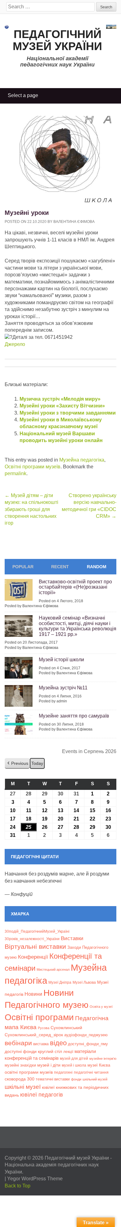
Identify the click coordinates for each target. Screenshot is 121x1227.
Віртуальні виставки (35, 946)
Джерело (15, 344)
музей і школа (74, 1065)
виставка (41, 1044)
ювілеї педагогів (41, 1095)
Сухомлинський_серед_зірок (34, 1034)
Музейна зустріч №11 (63, 687)
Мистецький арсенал (53, 969)
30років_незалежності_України (32, 939)
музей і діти (48, 1065)
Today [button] (37, 763)
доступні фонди (21, 1051)
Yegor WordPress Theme (35, 1178)
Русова (43, 1028)
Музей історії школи (61, 659)
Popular (23, 566)
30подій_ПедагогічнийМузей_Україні (37, 931)
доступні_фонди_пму (88, 1044)
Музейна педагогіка (81, 459)
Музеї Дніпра (59, 982)
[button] (17, 763)
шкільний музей (95, 1079)
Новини (33, 994)
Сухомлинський (66, 1027)
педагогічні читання (91, 1072)
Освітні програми (39, 1017)
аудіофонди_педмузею (86, 1035)
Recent (60, 566)
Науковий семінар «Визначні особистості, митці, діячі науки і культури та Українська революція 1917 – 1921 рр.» (77, 626)
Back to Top (17, 1185)
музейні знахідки (20, 1065)
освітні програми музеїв (29, 1072)
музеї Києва (98, 1065)
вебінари (18, 1042)
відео (58, 1043)
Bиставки (72, 938)
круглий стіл (50, 1051)
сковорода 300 (19, 1079)
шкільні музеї (23, 1086)
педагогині (63, 1072)
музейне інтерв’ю (102, 1058)
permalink (15, 473)
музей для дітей (74, 1058)
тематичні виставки (53, 1079)
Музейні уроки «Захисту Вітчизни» (62, 405)
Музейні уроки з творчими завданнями (68, 412)
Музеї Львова (84, 982)
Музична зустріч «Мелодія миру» (60, 399)
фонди (76, 1079)
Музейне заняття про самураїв (74, 715)
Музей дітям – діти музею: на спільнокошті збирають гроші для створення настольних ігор (31, 509)
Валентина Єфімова (74, 221)
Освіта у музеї (101, 1006)
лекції (68, 1052)
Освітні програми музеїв (32, 466)
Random (96, 566)
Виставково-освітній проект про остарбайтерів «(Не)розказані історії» (75, 587)
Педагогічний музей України (57, 40)
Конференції (33, 957)
